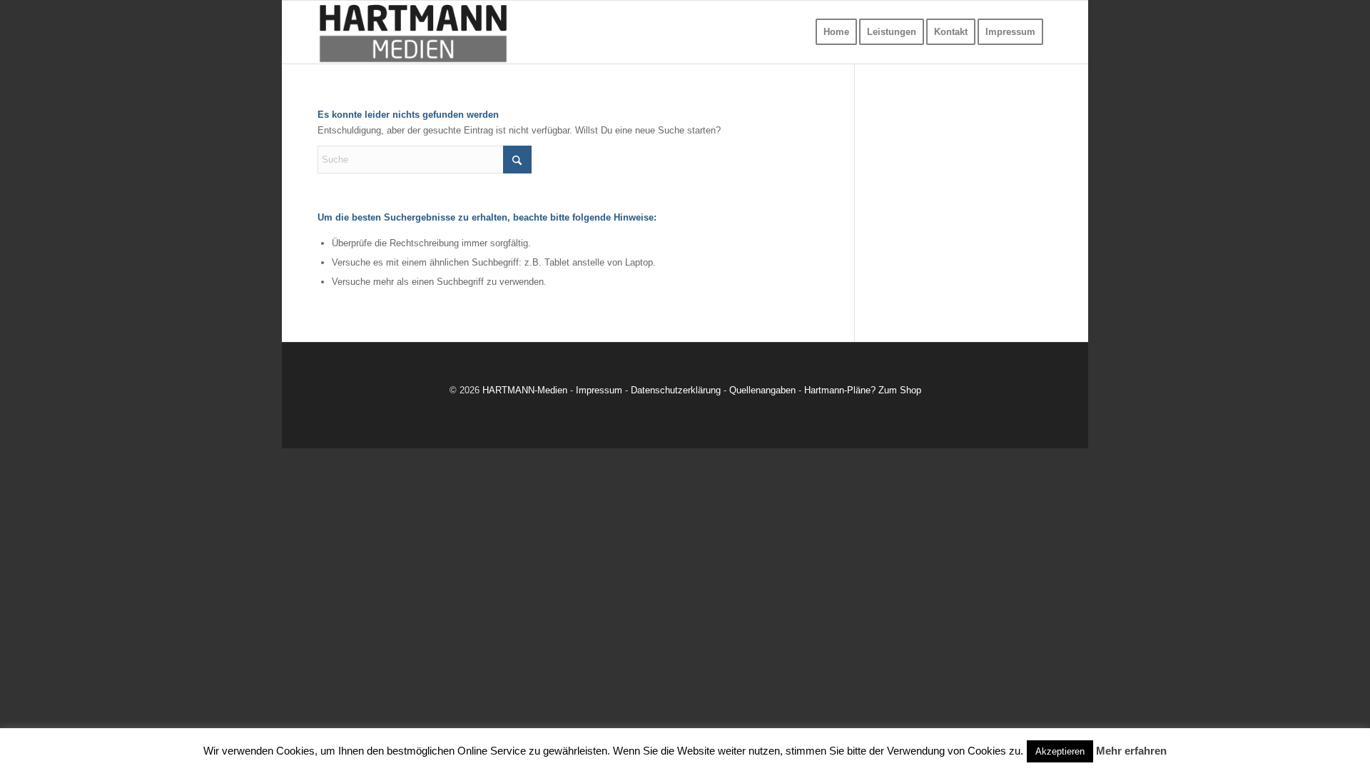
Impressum (599, 390)
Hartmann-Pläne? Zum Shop (862, 390)
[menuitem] (836, 32)
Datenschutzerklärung (676, 390)
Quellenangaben (762, 390)
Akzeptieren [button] (1060, 751)
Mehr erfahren (1131, 751)
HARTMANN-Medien (524, 390)
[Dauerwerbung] (413, 32)
